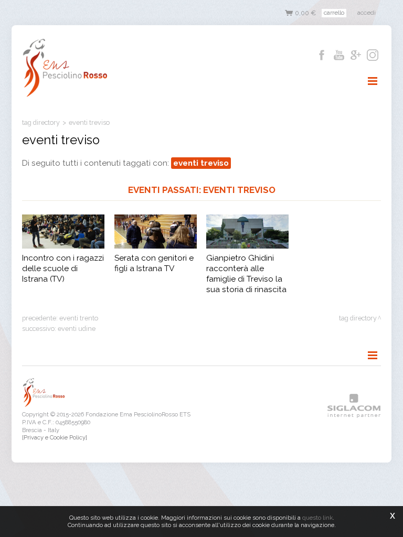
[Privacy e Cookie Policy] (54, 437)
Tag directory (41, 122)
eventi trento (78, 318)
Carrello (334, 12)
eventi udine (77, 328)
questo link (317, 517)
